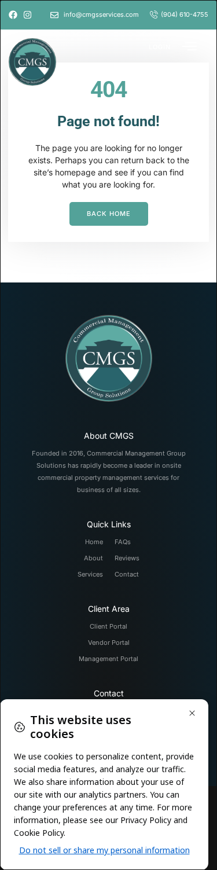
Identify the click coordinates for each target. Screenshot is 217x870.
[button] (160, 46)
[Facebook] (13, 14)
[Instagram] (27, 14)
